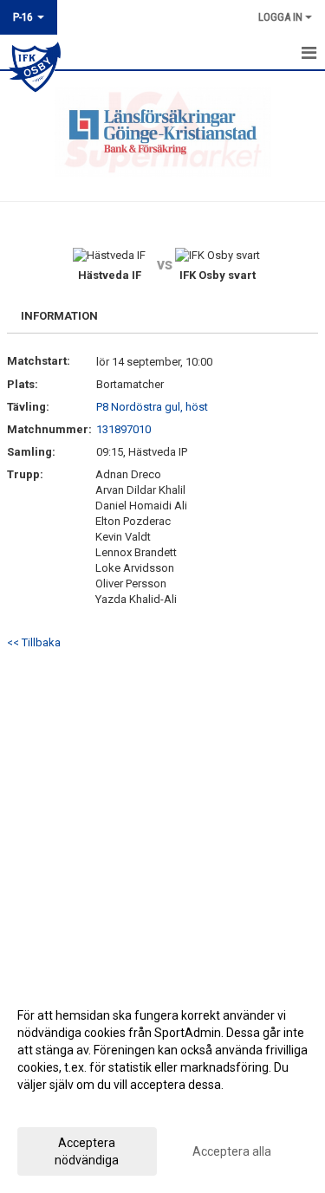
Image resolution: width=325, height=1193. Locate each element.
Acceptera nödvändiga (87, 1151)
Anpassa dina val (63, 1107)
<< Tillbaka (34, 642)
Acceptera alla (231, 1151)
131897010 (123, 429)
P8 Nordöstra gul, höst (152, 406)
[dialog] (162, 1087)
